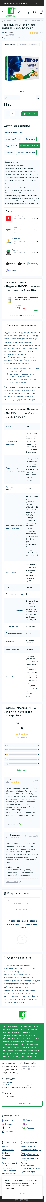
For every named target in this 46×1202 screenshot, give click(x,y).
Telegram (29, 1120)
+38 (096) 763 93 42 (10, 1069)
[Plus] (17, 114)
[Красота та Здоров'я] (22, 1016)
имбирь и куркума (13, 132)
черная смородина (26, 152)
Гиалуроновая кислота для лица (9, 1169)
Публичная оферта (29, 1171)
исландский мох (12, 139)
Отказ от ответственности (28, 1164)
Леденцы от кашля (37, 21)
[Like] (20, 824)
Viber (28, 1124)
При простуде (23, 21)
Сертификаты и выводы (31, 1149)
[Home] (2, 21)
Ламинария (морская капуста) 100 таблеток (26, 298)
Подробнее (9, 1188)
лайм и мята (29, 139)
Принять (22, 1194)
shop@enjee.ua (8, 1096)
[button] (21, 91)
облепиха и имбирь (29, 145)
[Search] (34, 12)
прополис (9, 152)
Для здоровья (11, 21)
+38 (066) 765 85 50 (10, 1073)
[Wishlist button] (38, 97)
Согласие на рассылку (30, 1168)
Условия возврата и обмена (29, 1159)
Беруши (5, 1146)
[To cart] (36, 308)
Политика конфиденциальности (30, 1154)
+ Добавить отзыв (22, 770)
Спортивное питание (7, 1159)
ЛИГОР (11, 32)
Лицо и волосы (8, 1149)
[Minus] (8, 114)
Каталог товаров (28, 1146)
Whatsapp (30, 1128)
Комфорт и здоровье (6, 1154)
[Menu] (3, 12)
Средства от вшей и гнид (9, 1164)
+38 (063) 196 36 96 (10, 1066)
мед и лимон (11, 145)
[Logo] (11, 12)
